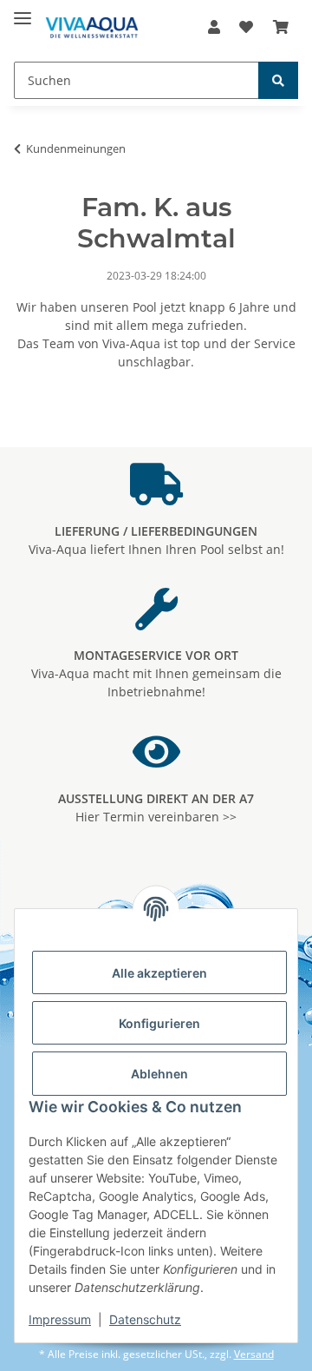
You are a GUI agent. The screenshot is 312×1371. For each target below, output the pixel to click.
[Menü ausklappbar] (22, 11)
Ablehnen (159, 1073)
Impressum (60, 1319)
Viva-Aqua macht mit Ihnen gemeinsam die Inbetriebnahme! (156, 673)
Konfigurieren (159, 1023)
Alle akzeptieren (159, 973)
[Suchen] (278, 80)
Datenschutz (145, 1319)
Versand (254, 1354)
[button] (214, 27)
